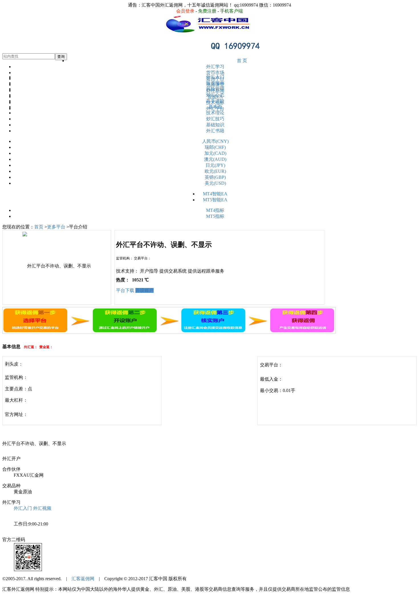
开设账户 (144, 290)
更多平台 (56, 226)
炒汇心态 (215, 94)
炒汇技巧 (215, 118)
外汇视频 (42, 508)
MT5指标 (215, 216)
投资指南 (215, 82)
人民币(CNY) (215, 141)
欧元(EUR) (215, 171)
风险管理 (215, 88)
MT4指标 (215, 210)
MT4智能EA (215, 193)
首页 (38, 226)
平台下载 (125, 290)
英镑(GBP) (215, 177)
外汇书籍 (215, 130)
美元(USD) (215, 183)
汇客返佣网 (83, 578)
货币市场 (215, 72)
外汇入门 (215, 76)
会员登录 (185, 11)
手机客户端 (231, 11)
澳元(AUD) (215, 159)
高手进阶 (215, 100)
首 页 (242, 60)
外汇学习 (215, 66)
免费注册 (207, 11)
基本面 (215, 106)
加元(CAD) (215, 153)
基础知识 (215, 124)
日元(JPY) (215, 165)
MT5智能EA (215, 199)
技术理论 (215, 112)
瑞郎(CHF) (215, 147)
